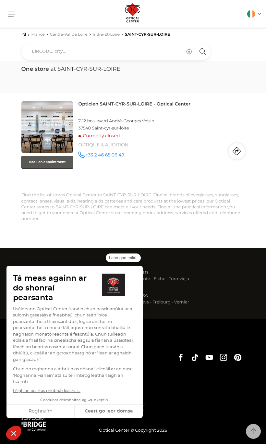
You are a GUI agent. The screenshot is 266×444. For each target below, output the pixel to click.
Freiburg (161, 302)
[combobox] (116, 51)
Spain (140, 272)
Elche (159, 279)
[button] (11, 14)
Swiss (140, 296)
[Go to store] (133, 140)
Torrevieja (179, 279)
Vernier (181, 302)
